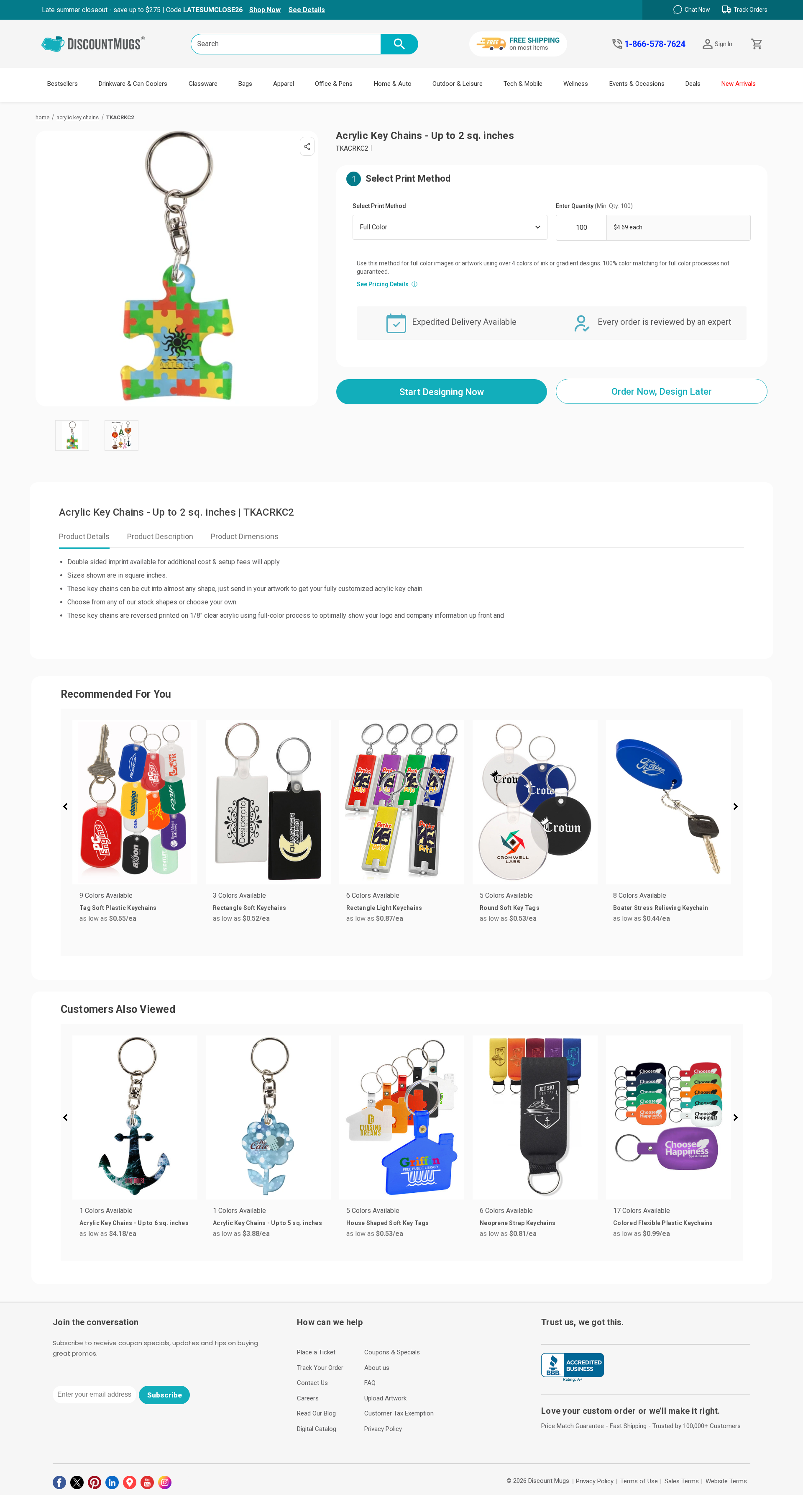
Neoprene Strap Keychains (517, 1223)
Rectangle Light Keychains (384, 907)
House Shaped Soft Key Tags (387, 1223)
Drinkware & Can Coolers (133, 83)
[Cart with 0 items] (756, 44)
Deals (693, 83)
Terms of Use (639, 1481)
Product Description (160, 536)
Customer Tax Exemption (399, 1413)
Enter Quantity (594, 206)
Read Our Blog (316, 1413)
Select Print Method (379, 206)
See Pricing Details (387, 284)
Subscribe (164, 1395)
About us (376, 1368)
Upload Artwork (385, 1398)
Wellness (575, 83)
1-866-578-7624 (654, 44)
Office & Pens (334, 83)
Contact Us (312, 1383)
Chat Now (697, 9)
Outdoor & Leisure (457, 83)
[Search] (399, 44)
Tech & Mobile (523, 83)
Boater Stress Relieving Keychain (660, 907)
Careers (308, 1398)
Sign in (723, 44)
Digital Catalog (316, 1429)
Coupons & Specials (392, 1352)
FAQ (370, 1383)
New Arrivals (738, 83)
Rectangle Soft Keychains (249, 907)
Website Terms (726, 1481)
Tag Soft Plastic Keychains (118, 907)
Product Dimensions (245, 536)
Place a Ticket (316, 1352)
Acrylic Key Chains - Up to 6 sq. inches (134, 1223)
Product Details (84, 536)
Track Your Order (320, 1368)
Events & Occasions (637, 83)
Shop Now (265, 10)
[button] (68, 807)
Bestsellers (62, 83)
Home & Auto (393, 83)
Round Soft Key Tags (510, 907)
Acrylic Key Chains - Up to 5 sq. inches (267, 1223)
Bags (245, 83)
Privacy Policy (383, 1429)
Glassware (203, 83)
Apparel (283, 83)
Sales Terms (682, 1481)
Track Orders (750, 9)
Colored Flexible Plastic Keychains (663, 1223)
